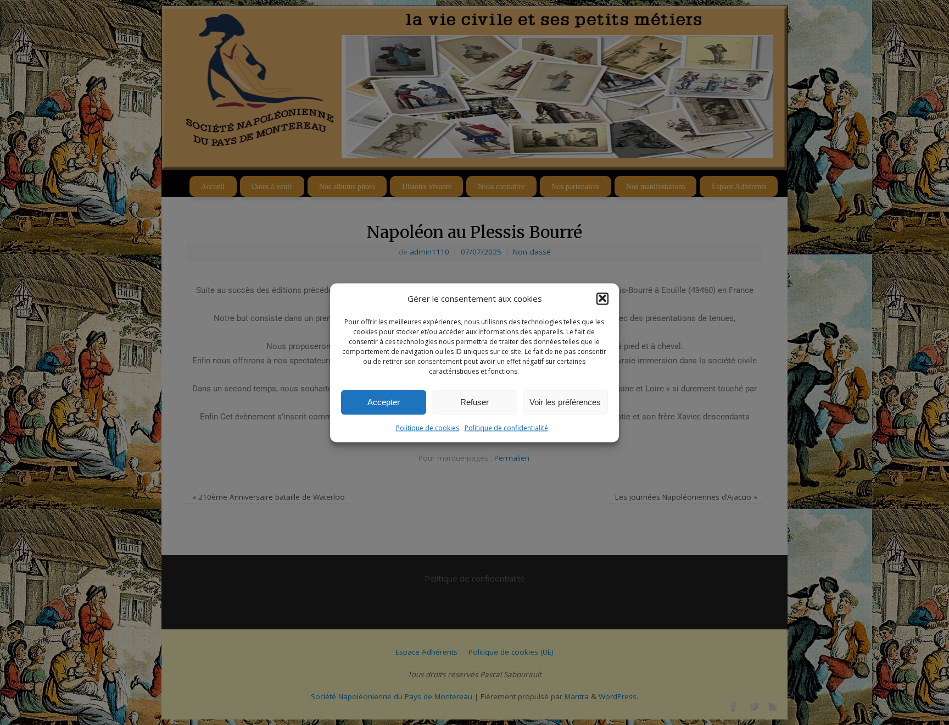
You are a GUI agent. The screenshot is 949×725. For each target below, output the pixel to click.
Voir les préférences (565, 401)
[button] (602, 298)
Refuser (474, 401)
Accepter (383, 401)
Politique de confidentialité (506, 427)
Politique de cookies (427, 427)
